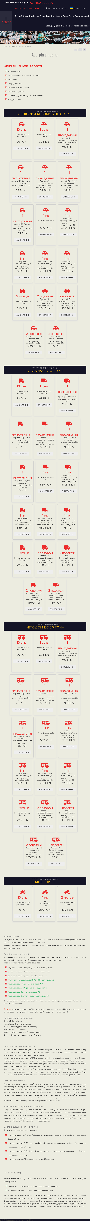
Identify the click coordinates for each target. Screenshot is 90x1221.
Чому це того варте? (16, 84)
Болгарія (32, 16)
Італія (63, 25)
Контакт (87, 25)
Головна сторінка (10, 46)
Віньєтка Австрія (14, 72)
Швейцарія (49, 25)
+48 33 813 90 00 (43, 2)
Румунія (71, 16)
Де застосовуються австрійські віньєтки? (24, 76)
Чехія (37, 16)
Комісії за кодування (16, 92)
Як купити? (18, 16)
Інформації (69, 25)
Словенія (87, 16)
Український (79, 8)
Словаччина (79, 16)
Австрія (25, 16)
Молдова (59, 16)
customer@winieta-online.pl (29, 8)
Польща (65, 16)
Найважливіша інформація (18, 88)
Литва (48, 16)
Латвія (53, 16)
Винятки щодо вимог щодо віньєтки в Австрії (25, 96)
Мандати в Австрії (15, 100)
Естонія (42, 16)
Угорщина (57, 25)
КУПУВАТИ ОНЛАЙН (57, 8)
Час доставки (78, 25)
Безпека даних (14, 80)
